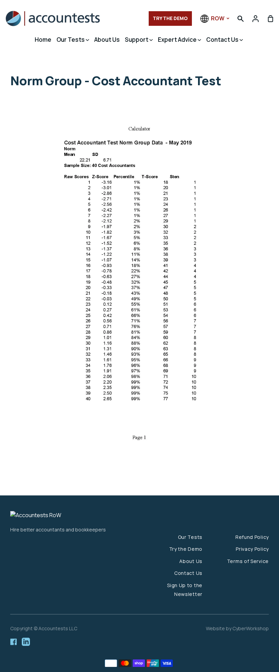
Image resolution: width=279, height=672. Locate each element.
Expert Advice (178, 39)
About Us (107, 39)
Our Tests (71, 39)
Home (43, 39)
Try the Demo (185, 549)
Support (137, 39)
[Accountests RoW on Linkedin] (26, 642)
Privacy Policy (252, 549)
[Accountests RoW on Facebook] (13, 641)
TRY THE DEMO (170, 18)
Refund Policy (252, 537)
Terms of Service (248, 561)
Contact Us (223, 39)
